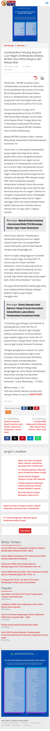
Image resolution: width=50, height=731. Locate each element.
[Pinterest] (36, 408)
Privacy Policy (35, 723)
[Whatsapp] (38, 438)
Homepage (5, 725)
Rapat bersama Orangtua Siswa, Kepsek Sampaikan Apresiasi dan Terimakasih (30, 463)
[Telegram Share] (30, 438)
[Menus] (47, 3)
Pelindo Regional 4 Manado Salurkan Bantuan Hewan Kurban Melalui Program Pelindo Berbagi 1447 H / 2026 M (31, 488)
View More (25, 531)
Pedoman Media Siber (10, 723)
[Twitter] (30, 408)
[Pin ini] (22, 438)
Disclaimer (17, 725)
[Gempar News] (8, 3)
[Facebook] (24, 408)
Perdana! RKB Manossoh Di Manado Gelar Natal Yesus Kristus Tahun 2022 (36, 424)
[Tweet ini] (15, 438)
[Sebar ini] (7, 438)
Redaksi (24, 723)
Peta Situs (27, 725)
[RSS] (8, 412)
